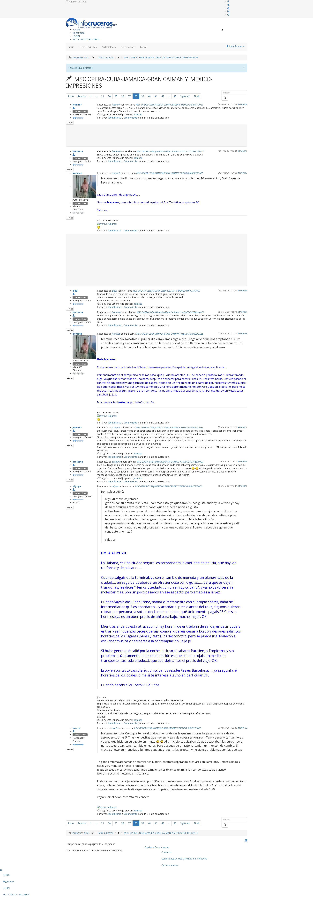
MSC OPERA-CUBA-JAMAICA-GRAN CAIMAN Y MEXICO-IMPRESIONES (169, 104)
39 (142, 96)
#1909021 (242, 151)
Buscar (143, 47)
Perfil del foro (109, 47)
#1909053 (242, 312)
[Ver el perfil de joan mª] (74, 107)
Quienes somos (169, 865)
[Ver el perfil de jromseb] (84, 186)
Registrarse (78, 32)
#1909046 (242, 290)
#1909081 (242, 486)
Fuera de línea (80, 111)
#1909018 (242, 104)
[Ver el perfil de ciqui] (74, 294)
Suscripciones (128, 47)
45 (175, 96)
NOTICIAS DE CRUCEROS (86, 39)
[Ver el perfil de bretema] (74, 154)
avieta (76, 728)
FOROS (76, 29)
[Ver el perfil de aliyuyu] (74, 489)
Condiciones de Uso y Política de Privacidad (184, 858)
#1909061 (242, 427)
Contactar (166, 852)
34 (109, 96)
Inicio (71, 47)
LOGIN (76, 36)
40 (149, 96)
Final (196, 96)
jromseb (138, 114)
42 (162, 96)
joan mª (77, 104)
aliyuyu (77, 486)
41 (156, 96)
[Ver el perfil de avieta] (74, 731)
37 (129, 96)
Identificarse (114, 117)
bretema (78, 151)
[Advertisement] (156, 260)
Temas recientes (88, 47)
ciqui (75, 290)
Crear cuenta (130, 117)
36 (122, 96)
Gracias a (149, 847)
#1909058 (242, 333)
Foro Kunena (162, 847)
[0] (107, 223)
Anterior (82, 96)
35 (116, 96)
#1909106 (242, 727)
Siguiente (185, 96)
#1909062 (242, 461)
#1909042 (242, 172)
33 (102, 96)
